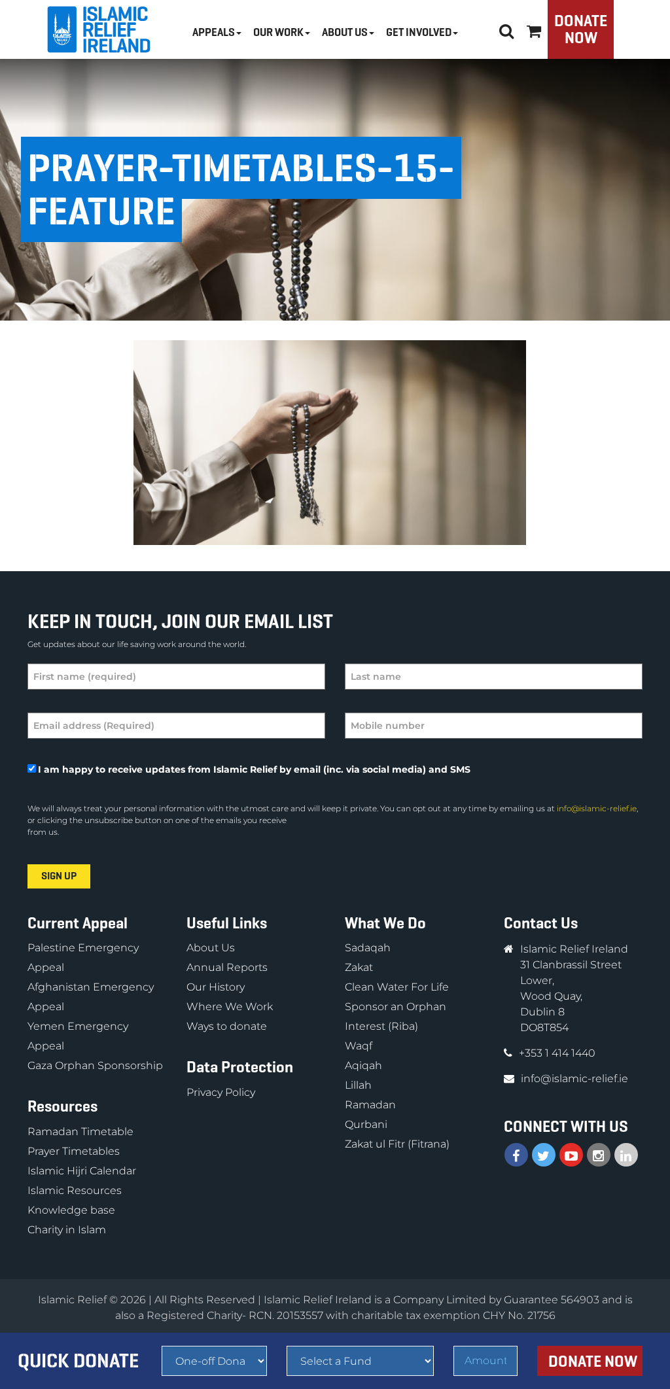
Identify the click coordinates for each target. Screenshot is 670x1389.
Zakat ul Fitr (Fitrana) (397, 1144)
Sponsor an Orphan (395, 1006)
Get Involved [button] (418, 32)
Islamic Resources (74, 1190)
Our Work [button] (278, 32)
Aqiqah (363, 1065)
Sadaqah (368, 947)
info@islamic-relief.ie (597, 808)
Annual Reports (227, 967)
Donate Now (580, 29)
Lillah (358, 1085)
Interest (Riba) (381, 1026)
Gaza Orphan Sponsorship (95, 1065)
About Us (210, 947)
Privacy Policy (220, 1092)
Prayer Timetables (73, 1151)
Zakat (359, 967)
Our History (215, 987)
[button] (534, 29)
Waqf (358, 1046)
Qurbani (366, 1124)
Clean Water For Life (397, 987)
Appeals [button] (213, 32)
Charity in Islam (66, 1229)
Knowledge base (71, 1210)
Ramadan (370, 1105)
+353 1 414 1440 (557, 1053)
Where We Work (229, 1006)
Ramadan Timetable (80, 1131)
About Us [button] (345, 32)
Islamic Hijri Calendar (81, 1171)
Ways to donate (226, 1026)
